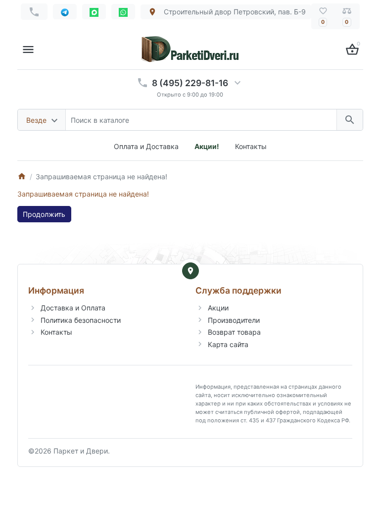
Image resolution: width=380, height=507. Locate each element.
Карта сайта (228, 344)
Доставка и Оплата (73, 308)
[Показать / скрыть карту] (190, 270)
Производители (234, 320)
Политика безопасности (81, 320)
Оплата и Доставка (146, 146)
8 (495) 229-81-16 (190, 83)
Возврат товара (234, 332)
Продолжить (44, 214)
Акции (218, 308)
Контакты (251, 146)
